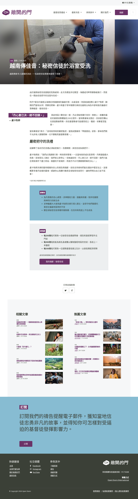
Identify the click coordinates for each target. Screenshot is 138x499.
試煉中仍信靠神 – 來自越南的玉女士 (28, 334)
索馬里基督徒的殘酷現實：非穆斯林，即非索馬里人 (87, 360)
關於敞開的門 (14, 472)
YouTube (36, 472)
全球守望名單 (14, 469)
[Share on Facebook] (72, 290)
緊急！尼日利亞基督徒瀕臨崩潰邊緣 (87, 371)
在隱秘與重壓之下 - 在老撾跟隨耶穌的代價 (87, 348)
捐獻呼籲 (53, 472)
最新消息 (12, 475)
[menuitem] (128, 3)
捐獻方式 (53, 475)
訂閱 (26, 444)
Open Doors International (118, 480)
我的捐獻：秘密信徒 (54, 261)
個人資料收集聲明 (122, 491)
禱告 (52, 469)
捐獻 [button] (121, 12)
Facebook (37, 466)
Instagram (37, 469)
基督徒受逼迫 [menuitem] (59, 12)
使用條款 (96, 491)
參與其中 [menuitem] (90, 12)
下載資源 (53, 466)
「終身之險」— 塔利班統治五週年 (86, 322)
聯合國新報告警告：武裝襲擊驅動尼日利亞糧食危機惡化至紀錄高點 (87, 335)
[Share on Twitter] (65, 290)
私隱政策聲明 (108, 491)
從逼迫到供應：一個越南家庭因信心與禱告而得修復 (29, 323)
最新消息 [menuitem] (76, 12)
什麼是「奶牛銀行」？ (24, 347)
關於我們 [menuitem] (105, 12)
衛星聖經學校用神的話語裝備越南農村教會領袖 (29, 376)
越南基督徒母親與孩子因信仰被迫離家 (29, 361)
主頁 (11, 466)
